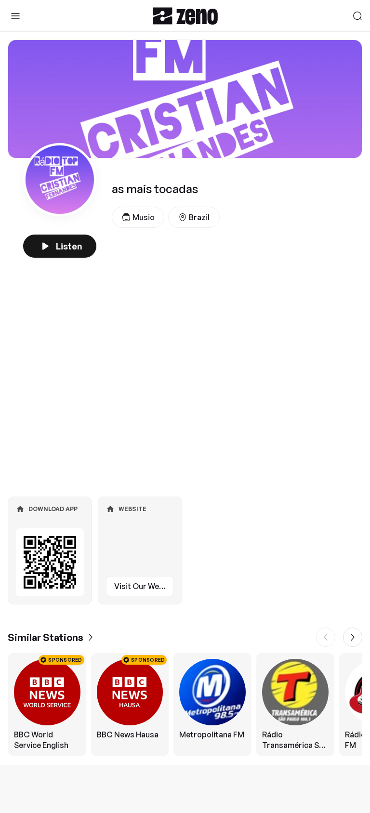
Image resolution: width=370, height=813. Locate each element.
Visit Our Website (144, 586)
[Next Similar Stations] (352, 637)
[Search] (357, 16)
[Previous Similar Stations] (325, 637)
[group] (185, 705)
